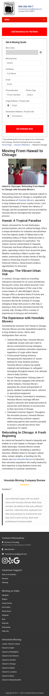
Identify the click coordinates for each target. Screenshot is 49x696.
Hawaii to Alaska (8, 668)
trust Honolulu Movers (22, 459)
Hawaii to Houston (9, 660)
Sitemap (5, 582)
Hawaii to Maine (8, 676)
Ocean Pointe (7, 603)
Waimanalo (6, 627)
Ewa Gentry (6, 607)
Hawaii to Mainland (22, 145)
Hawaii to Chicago (9, 664)
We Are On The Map (11, 542)
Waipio (4, 599)
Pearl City (5, 631)
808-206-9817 (25, 6)
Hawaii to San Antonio (10, 656)
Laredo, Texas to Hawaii (11, 644)
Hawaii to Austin (8, 648)
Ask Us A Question (9, 574)
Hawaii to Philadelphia (10, 652)
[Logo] (9, 8)
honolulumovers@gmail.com (30, 9)
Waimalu (5, 623)
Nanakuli (5, 595)
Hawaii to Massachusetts (11, 680)
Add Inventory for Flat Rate (24, 31)
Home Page (7, 145)
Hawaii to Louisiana (9, 672)
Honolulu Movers (26, 200)
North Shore (6, 611)
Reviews (5, 579)
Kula (3, 619)
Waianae (5, 615)
